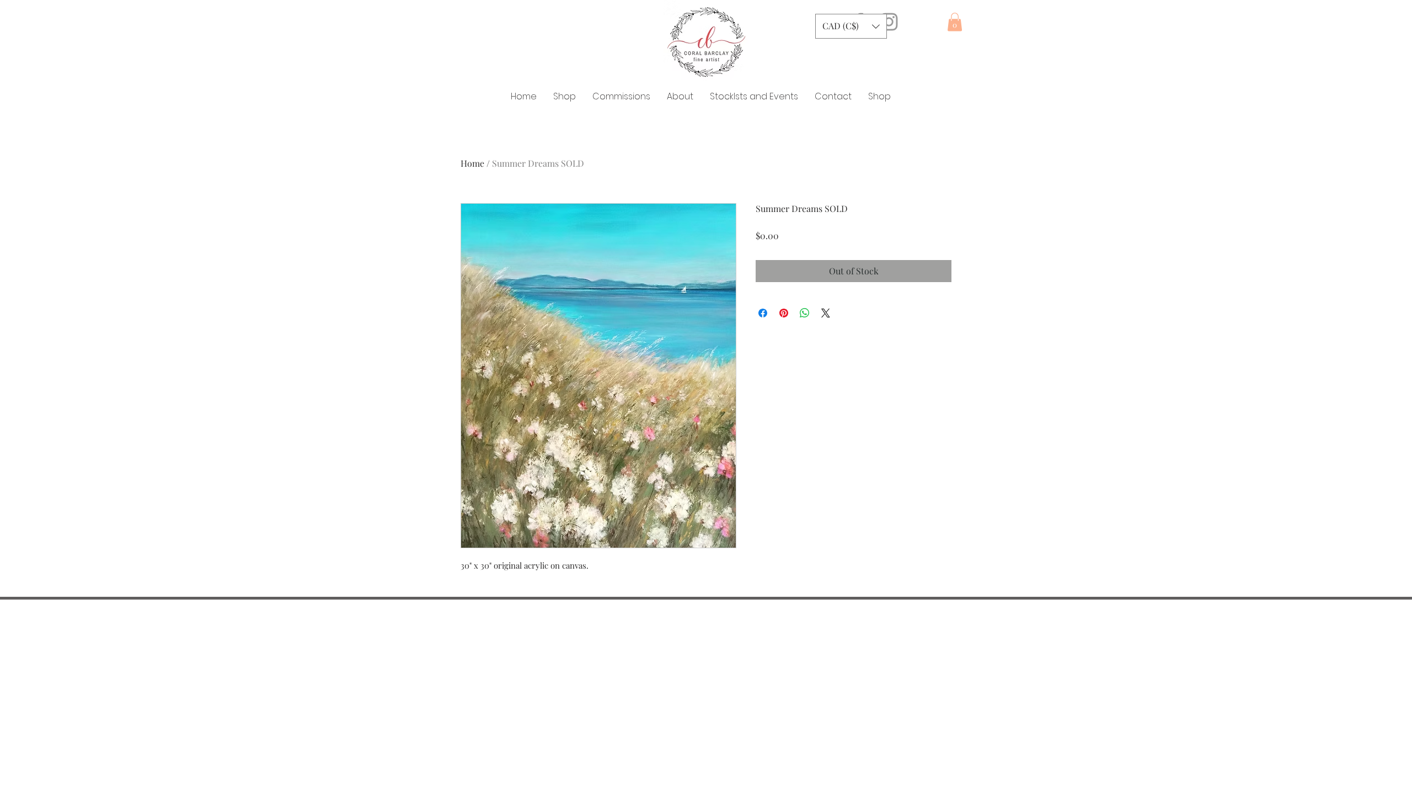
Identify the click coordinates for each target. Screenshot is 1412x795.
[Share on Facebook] (762, 313)
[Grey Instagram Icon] (889, 22)
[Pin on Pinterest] (783, 313)
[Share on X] (825, 313)
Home (472, 163)
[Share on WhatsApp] (804, 313)
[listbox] (851, 26)
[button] (851, 26)
